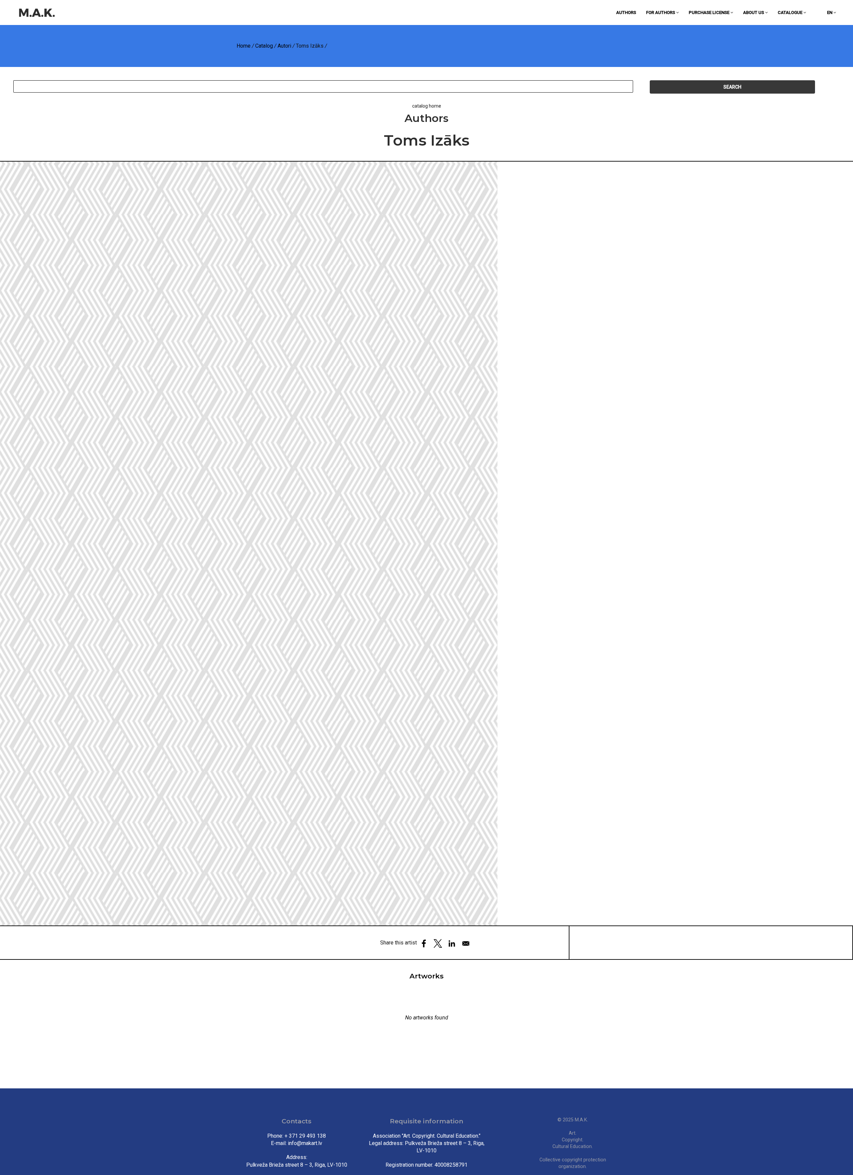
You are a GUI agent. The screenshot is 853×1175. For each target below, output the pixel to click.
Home (244, 46)
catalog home (426, 106)
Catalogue (790, 12)
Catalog (264, 46)
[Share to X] (437, 943)
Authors (626, 12)
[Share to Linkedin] (451, 943)
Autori (284, 46)
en (830, 12)
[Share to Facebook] (423, 943)
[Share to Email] (465, 943)
